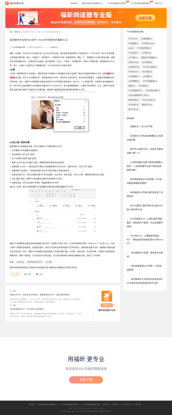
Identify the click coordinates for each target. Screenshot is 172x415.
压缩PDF (133, 62)
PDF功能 (147, 62)
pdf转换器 (133, 81)
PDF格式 (133, 105)
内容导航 (115, 405)
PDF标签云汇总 (126, 405)
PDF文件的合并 (55, 86)
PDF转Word (148, 43)
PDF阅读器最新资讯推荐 (70, 405)
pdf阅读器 (146, 39)
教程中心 (18, 32)
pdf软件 (146, 53)
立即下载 (86, 380)
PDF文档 (147, 72)
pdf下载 (48, 262)
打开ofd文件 (148, 100)
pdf (131, 48)
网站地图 (106, 405)
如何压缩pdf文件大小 (34, 262)
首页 (11, 32)
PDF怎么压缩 (150, 67)
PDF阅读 (143, 86)
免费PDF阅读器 (149, 58)
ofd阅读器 (133, 76)
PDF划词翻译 (150, 81)
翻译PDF (147, 105)
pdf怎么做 (20, 262)
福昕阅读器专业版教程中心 (48, 405)
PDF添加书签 (153, 91)
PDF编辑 (133, 43)
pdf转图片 (133, 67)
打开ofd (132, 39)
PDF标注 (133, 53)
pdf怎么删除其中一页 (138, 95)
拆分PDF (133, 109)
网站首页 (74, 3)
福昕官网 (133, 100)
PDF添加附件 (135, 91)
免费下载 (107, 305)
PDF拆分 (133, 72)
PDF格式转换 (144, 48)
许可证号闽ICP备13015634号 (71, 411)
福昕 (131, 86)
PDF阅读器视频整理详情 (90, 405)
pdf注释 (147, 76)
